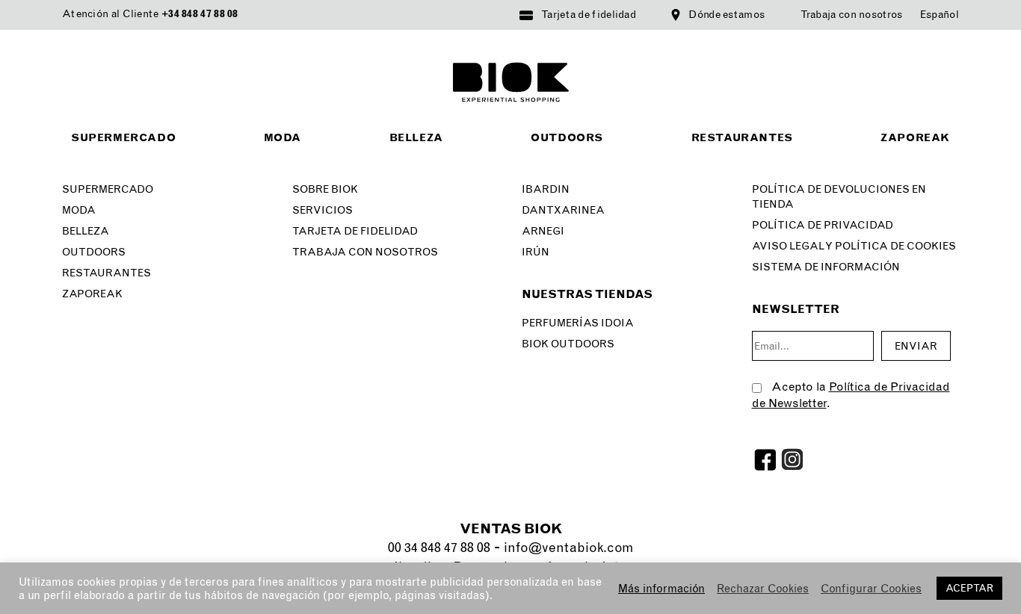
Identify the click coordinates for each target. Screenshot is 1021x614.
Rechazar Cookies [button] (763, 588)
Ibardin (546, 189)
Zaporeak (915, 137)
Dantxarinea (563, 210)
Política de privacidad (822, 225)
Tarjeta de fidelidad (588, 14)
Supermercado (123, 137)
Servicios (322, 210)
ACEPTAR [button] (969, 588)
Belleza (416, 137)
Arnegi (543, 231)
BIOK (511, 82)
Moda (282, 137)
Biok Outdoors (568, 344)
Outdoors (567, 137)
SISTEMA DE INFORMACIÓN (826, 267)
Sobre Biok (325, 189)
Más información (661, 588)
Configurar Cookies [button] (871, 588)
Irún (535, 252)
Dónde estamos (726, 14)
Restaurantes (742, 137)
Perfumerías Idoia (578, 323)
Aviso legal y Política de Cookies (854, 246)
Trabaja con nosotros (852, 14)
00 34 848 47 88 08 (439, 547)
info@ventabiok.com (568, 547)
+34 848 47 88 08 (199, 13)
